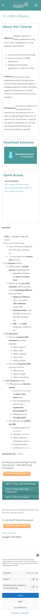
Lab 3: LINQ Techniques (14, 191)
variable (16, 431)
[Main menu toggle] (36, 5)
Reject (20, 601)
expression (24, 447)
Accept (20, 595)
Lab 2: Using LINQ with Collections (18, 187)
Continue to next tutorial (17, 474)
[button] (38, 555)
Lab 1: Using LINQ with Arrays (17, 184)
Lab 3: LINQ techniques (17, 497)
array (19, 300)
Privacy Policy (24, 613)
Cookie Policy (15, 613)
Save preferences (20, 607)
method (25, 434)
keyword (22, 390)
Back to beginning (8, 533)
